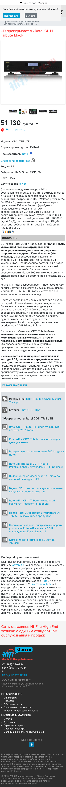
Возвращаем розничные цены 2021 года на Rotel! (36, 453)
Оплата (8, 718)
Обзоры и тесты (13, 704)
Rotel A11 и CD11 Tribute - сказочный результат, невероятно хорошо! (32, 502)
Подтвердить (11, 15)
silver (22, 183)
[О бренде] (30, 152)
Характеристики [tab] (14, 385)
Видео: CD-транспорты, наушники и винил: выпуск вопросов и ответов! (36, 490)
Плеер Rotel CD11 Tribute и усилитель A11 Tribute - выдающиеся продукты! (35, 514)
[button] (33, 130)
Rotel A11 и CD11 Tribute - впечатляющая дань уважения (34, 441)
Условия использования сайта (21, 710)
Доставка (9, 722)
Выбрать (31, 15)
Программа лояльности (17, 707)
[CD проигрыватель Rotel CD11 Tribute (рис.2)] (23, 112)
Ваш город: (35, 3)
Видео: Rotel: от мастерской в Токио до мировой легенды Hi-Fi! (34, 477)
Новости (9, 700)
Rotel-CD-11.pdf (31, 410)
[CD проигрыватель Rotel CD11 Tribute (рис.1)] (13, 112)
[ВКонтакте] (3, 231)
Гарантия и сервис (14, 725)
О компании (10, 697)
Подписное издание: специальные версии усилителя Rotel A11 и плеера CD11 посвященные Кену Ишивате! (35, 528)
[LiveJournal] (13, 231)
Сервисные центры (14, 728)
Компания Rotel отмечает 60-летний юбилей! (32, 541)
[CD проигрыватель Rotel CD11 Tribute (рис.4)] (43, 112)
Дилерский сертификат (16, 160)
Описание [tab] (9, 237)
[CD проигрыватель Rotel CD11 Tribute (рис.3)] (33, 112)
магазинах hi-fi (41, 584)
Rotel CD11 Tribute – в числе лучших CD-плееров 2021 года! (34, 428)
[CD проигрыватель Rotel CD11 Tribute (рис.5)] (53, 112)
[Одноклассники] (6, 231)
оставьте (18, 564)
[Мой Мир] (9, 231)
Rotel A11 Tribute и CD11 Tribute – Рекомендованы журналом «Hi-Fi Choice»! (36, 465)
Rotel (25, 154)
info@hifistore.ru (14, 675)
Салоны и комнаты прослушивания (24, 731)
